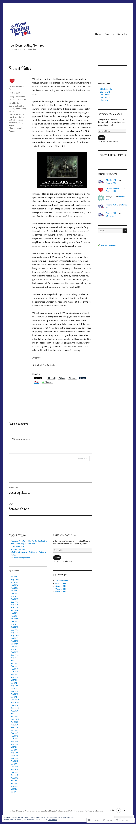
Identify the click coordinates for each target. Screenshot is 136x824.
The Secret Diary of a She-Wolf (23, 544)
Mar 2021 (14, 691)
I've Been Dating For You (26, 45)
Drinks (17, 109)
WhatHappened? (15, 128)
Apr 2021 (14, 688)
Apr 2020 (14, 722)
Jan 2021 (14, 697)
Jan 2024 (14, 619)
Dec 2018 (14, 767)
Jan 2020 (14, 730)
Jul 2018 (14, 781)
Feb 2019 (14, 761)
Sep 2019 (14, 741)
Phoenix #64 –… (112, 205)
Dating (11, 96)
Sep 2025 (14, 602)
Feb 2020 (14, 728)
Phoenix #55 (111, 191)
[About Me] (118, 810)
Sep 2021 (14, 674)
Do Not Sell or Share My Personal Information (86, 811)
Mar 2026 (14, 585)
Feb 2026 (14, 588)
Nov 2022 (14, 649)
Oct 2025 (14, 599)
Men (10, 117)
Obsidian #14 (60, 589)
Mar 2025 (14, 607)
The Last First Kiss (18, 549)
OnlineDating (18, 117)
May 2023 (15, 635)
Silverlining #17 (111, 216)
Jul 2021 (14, 680)
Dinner (11, 109)
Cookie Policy (52, 820)
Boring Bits (122, 34)
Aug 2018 (14, 778)
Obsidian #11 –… (112, 180)
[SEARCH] (125, 230)
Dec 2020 (15, 700)
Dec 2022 (14, 647)
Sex (20, 123)
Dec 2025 (14, 593)
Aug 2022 (14, 658)
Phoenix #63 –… (112, 213)
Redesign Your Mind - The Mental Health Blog (29, 541)
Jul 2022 (14, 660)
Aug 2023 (14, 633)
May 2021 (14, 686)
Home (98, 34)
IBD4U (11, 111)
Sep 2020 (15, 708)
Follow (57, 558)
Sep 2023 (14, 630)
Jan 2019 (14, 764)
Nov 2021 (14, 669)
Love (17, 96)
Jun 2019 (14, 750)
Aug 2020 (14, 711)
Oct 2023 (14, 627)
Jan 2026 (14, 591)
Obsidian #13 (60, 592)
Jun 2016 (14, 792)
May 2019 (14, 753)
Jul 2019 (14, 747)
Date (19, 103)
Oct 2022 (14, 652)
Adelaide (12, 103)
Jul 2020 (14, 714)
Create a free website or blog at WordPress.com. (49, 811)
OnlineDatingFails (16, 120)
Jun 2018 (14, 783)
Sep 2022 (14, 655)
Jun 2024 (14, 610)
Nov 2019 (14, 736)
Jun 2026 (14, 577)
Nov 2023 (14, 624)
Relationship (14, 123)
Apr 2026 (14, 582)
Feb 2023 (14, 641)
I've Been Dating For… (114, 188)
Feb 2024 (14, 616)
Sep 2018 (14, 775)
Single (11, 125)
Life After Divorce (17, 546)
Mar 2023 (14, 638)
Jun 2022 (14, 663)
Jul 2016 (14, 789)
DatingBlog (19, 106)
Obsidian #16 (60, 583)
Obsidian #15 (60, 586)
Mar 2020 (14, 725)
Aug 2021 (14, 677)
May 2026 (15, 580)
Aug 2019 (14, 744)
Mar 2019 (14, 758)
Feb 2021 (14, 694)
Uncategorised (20, 99)
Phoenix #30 (111, 183)
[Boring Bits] (124, 810)
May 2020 (15, 719)
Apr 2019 (14, 755)
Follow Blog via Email (66, 535)
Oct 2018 (14, 772)
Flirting (23, 109)
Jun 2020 (14, 716)
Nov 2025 (14, 596)
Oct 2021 (14, 672)
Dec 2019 (14, 733)
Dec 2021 (14, 666)
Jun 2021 (14, 683)
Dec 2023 (14, 621)
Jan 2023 (14, 644)
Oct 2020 (14, 705)
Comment (82, 458)
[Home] (112, 810)
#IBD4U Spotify (61, 580)
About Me (109, 34)
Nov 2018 (14, 769)
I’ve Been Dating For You (112, 155)
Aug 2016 (14, 786)
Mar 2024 (14, 613)
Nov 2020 (15, 702)
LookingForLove (15, 114)
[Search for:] (110, 231)
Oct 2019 (14, 739)
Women (12, 131)
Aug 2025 (14, 605)
